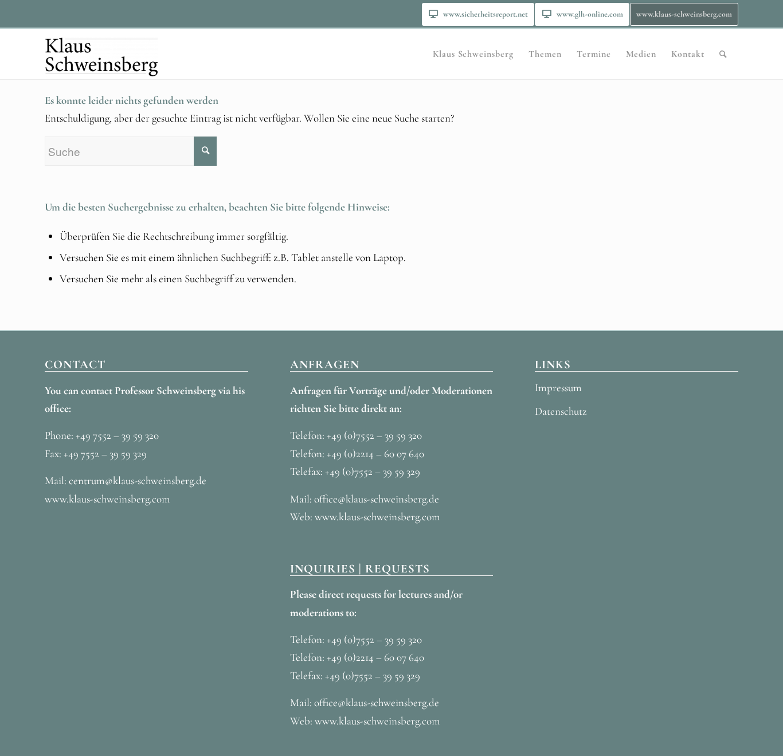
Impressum (558, 387)
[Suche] (723, 54)
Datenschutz (561, 411)
